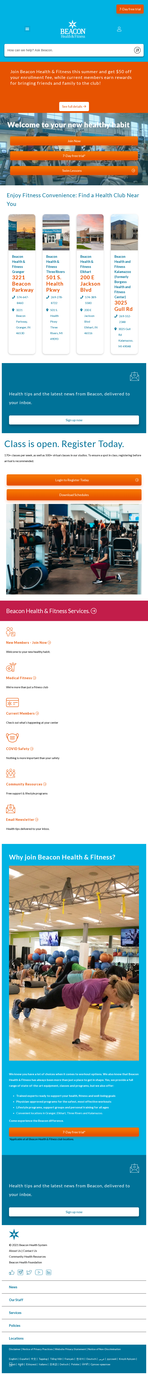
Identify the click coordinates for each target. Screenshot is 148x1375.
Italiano (43, 1364)
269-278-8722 (57, 300)
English (13, 1358)
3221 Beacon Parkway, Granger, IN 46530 (23, 321)
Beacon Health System (33, 1245)
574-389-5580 (91, 300)
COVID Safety (18, 749)
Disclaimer (15, 1349)
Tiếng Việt (56, 1358)
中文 (33, 1358)
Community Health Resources (27, 1256)
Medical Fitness (19, 678)
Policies (14, 1325)
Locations (16, 1338)
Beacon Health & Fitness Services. (48, 610)
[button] (130, 9)
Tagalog (43, 1358)
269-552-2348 (125, 319)
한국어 (80, 1358)
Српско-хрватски (100, 1364)
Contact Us (30, 1250)
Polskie (75, 1364)
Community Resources (24, 784)
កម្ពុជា (20, 1364)
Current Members (21, 713)
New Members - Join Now (27, 643)
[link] (21, 249)
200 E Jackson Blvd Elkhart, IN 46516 (91, 321)
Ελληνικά (31, 1364)
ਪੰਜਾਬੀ (85, 1364)
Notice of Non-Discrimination (104, 1349)
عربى (102, 1358)
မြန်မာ (12, 1364)
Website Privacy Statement (70, 1349)
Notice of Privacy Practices (38, 1349)
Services (15, 1313)
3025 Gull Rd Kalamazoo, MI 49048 (125, 337)
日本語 (53, 1364)
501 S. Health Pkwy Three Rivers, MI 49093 (56, 324)
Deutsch (91, 1358)
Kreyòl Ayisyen (127, 1358)
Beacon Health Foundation (25, 1262)
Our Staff (16, 1300)
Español (24, 1358)
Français (69, 1358)
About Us (15, 1250)
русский (111, 1358)
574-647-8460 (23, 300)
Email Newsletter (20, 820)
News (13, 1287)
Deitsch (64, 1364)
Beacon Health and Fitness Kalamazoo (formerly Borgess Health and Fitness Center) (122, 277)
